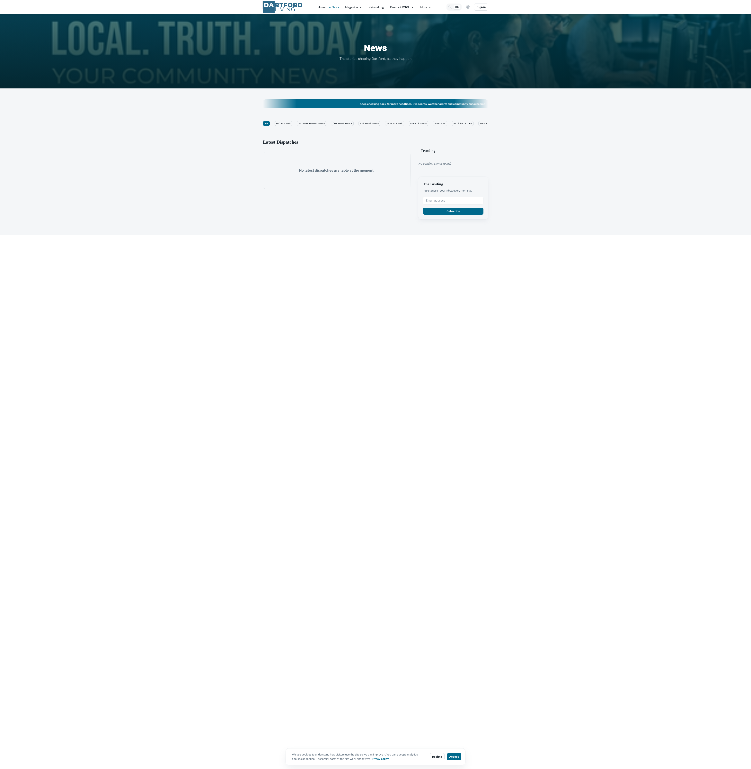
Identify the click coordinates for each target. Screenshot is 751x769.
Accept (454, 756)
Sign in (481, 7)
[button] (353, 7)
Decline (437, 756)
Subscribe (453, 211)
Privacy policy (380, 758)
